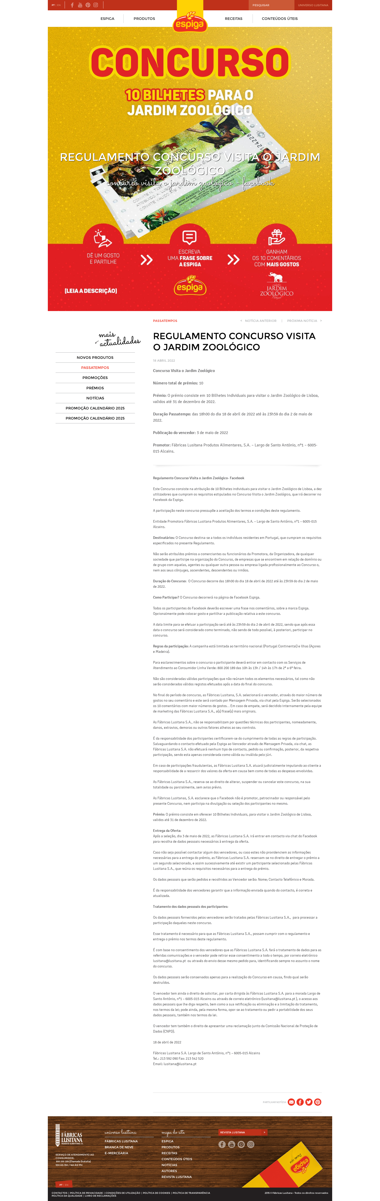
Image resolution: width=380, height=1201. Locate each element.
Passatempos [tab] (95, 367)
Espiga (107, 18)
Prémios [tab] (95, 388)
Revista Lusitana (177, 1177)
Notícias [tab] (95, 398)
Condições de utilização (122, 1192)
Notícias (169, 1165)
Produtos (144, 18)
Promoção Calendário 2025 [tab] (95, 408)
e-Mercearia (116, 1153)
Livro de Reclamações (100, 1195)
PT (53, 5)
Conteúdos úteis (280, 18)
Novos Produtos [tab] (95, 357)
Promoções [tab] (95, 377)
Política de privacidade (86, 1192)
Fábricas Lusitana (121, 1141)
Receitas (233, 18)
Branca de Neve (119, 1147)
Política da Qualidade (67, 1195)
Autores (169, 1171)
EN (59, 5)
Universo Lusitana (313, 5)
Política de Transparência (191, 1192)
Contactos (59, 1192)
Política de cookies (156, 1192)
